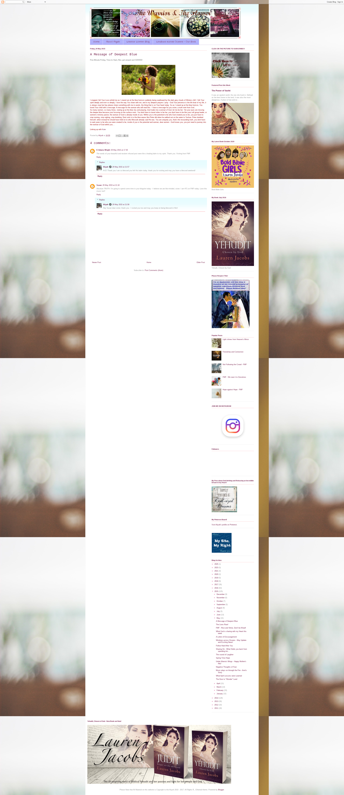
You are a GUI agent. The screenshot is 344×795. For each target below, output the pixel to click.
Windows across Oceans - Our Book (176, 41)
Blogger (221, 790)
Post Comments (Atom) (154, 270)
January (220, 694)
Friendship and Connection (233, 352)
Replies (102, 162)
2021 (216, 571)
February (220, 690)
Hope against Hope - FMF (233, 390)
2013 (216, 701)
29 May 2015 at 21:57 (120, 167)
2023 (216, 568)
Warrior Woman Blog (138, 41)
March (219, 687)
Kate (104, 129)
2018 (216, 581)
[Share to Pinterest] (127, 135)
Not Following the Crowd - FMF (235, 364)
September (221, 604)
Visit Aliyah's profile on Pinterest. (224, 525)
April (219, 683)
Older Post (201, 262)
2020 (216, 574)
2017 (216, 584)
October (220, 601)
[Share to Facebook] (124, 135)
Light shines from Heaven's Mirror (236, 339)
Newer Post (96, 262)
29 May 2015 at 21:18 (111, 185)
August (220, 608)
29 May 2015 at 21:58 (120, 204)
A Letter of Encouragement (226, 637)
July (218, 611)
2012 (216, 705)
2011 (216, 708)
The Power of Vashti (221, 90)
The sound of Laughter (224, 655)
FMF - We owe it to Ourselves (234, 377)
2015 (216, 591)
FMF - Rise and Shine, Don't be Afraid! (231, 628)
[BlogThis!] (119, 135)
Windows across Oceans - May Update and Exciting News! (231, 641)
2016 (216, 588)
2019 (216, 578)
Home (96, 41)
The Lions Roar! (222, 624)
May (219, 618)
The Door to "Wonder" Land (226, 679)
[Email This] (117, 135)
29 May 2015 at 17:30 (119, 150)
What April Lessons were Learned (229, 676)
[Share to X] (122, 135)
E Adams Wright (103, 150)
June (219, 615)
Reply (98, 157)
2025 (216, 564)
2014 (216, 698)
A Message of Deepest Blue (227, 621)
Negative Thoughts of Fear (226, 667)
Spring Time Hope (223, 658)
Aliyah (105, 167)
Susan (99, 185)
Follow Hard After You (224, 646)
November (221, 598)
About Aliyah (113, 41)
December (221, 594)
